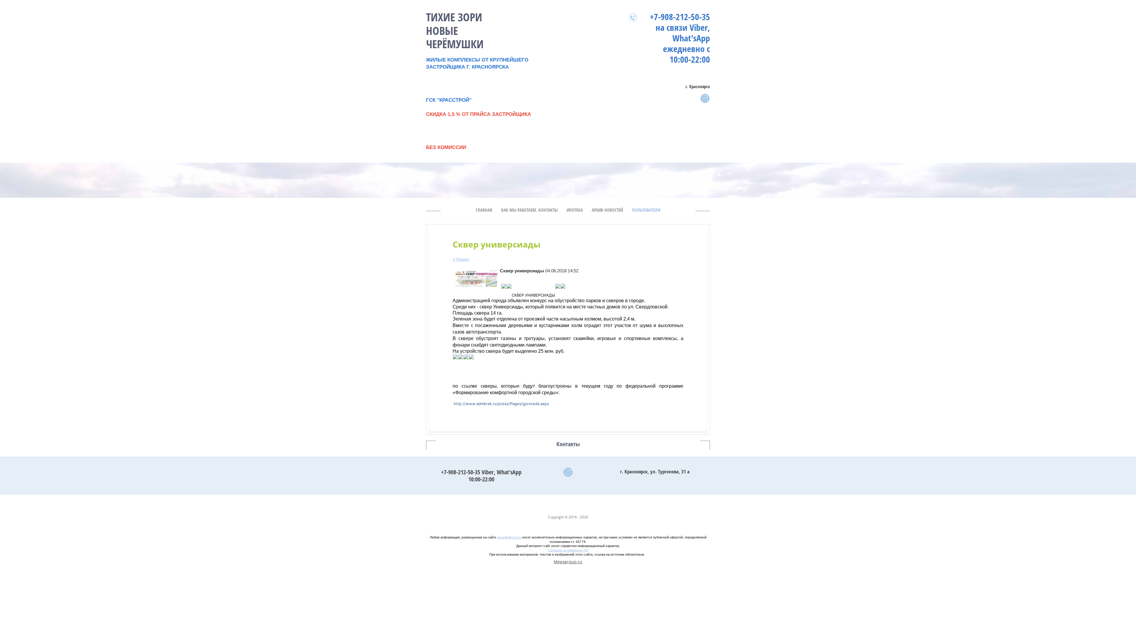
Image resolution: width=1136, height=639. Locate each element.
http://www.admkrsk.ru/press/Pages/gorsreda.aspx (501, 403)
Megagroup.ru (568, 561)
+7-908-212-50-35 (680, 17)
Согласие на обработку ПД (568, 550)
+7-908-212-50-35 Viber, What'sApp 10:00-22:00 (481, 475)
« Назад (461, 259)
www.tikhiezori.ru (509, 537)
